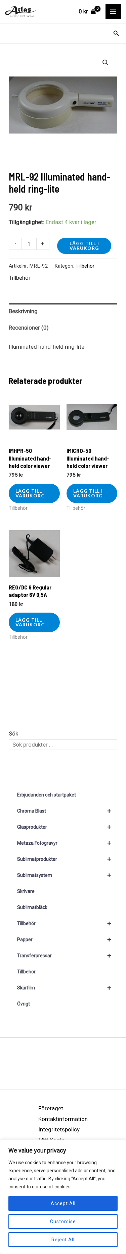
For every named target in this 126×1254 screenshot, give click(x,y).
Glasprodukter (64, 827)
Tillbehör (85, 266)
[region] (63, 1196)
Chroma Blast (64, 811)
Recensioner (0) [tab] (29, 327)
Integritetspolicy (59, 1129)
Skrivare (26, 891)
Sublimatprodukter (64, 859)
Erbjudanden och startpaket (46, 794)
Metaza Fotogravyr (64, 843)
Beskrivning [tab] (23, 311)
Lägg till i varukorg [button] (30, 493)
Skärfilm (64, 988)
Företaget (50, 1108)
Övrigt (23, 1003)
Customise (63, 1221)
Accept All (63, 1203)
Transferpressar (64, 956)
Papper (64, 939)
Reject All (63, 1239)
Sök (13, 733)
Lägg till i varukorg (84, 245)
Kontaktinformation (63, 1119)
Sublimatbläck (32, 907)
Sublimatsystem (64, 875)
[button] (116, 33)
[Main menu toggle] (113, 11)
